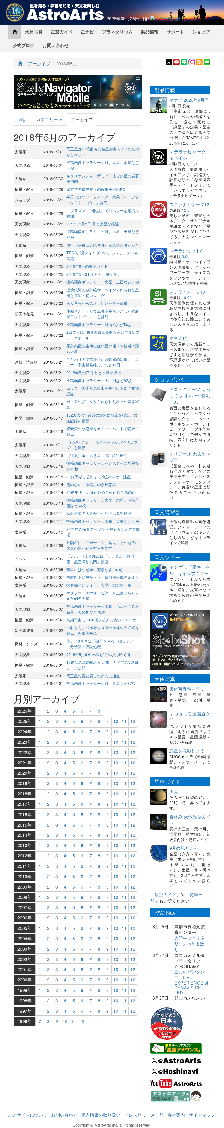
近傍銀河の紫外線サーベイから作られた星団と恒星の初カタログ (102, 292)
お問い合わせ (56, 45)
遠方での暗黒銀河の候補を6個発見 (96, 189)
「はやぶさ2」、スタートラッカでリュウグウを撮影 (101, 444)
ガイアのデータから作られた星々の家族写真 (102, 404)
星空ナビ (178, 338)
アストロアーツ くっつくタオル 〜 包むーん (189, 395)
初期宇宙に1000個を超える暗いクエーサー (103, 619)
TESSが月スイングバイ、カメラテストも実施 (102, 255)
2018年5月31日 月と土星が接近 (93, 274)
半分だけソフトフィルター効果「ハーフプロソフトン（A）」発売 (102, 199)
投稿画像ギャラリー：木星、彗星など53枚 (103, 521)
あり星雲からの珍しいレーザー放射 (97, 303)
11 (124, 721)
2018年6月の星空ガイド (87, 266)
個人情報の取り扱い (100, 1115)
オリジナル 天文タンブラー (189, 456)
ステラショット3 (185, 250)
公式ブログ (23, 45)
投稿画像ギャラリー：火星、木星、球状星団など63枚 (102, 502)
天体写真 (34, 31)
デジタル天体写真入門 (189, 717)
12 (132, 721)
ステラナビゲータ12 (189, 204)
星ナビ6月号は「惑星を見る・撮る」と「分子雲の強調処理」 (100, 643)
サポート (175, 31)
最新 (22, 119)
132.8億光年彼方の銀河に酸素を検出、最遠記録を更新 (101, 417)
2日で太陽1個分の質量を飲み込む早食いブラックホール (103, 335)
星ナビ (87, 31)
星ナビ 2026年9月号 (189, 100)
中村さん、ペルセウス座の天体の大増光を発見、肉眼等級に (102, 630)
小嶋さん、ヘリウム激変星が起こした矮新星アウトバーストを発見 (102, 314)
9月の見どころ (183, 848)
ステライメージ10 (187, 292)
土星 (173, 791)
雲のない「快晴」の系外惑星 (91, 484)
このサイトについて (27, 1115)
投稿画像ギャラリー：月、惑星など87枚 (101, 683)
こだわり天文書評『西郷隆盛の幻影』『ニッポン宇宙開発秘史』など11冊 (102, 362)
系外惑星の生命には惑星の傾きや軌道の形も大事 (102, 348)
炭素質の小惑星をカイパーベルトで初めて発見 (102, 431)
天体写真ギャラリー (189, 689)
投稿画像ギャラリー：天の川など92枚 (99, 380)
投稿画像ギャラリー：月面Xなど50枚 (98, 324)
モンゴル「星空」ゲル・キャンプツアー (189, 570)
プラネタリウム (117, 31)
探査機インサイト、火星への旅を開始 (98, 585)
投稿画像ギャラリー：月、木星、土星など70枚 (102, 234)
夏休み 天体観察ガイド (189, 819)
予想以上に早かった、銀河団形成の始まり (102, 577)
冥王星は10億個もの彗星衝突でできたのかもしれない (103, 151)
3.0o (186, 256)
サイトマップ (202, 1115)
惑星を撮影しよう (186, 751)
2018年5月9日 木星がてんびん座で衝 (98, 654)
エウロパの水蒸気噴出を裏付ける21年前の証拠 (103, 391)
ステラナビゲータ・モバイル (189, 154)
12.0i (186, 210)
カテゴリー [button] (47, 119)
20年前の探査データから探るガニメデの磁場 (103, 532)
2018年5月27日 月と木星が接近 (93, 372)
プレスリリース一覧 (144, 1115)
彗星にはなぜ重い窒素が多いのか (95, 569)
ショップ (201, 31)
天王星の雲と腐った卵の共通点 (93, 675)
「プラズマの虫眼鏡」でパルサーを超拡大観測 (102, 213)
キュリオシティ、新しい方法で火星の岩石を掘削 (102, 178)
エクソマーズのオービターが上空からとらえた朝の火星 (102, 595)
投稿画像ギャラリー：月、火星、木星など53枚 (102, 165)
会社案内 (176, 1115)
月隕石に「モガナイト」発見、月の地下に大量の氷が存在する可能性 (102, 545)
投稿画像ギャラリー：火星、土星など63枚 (103, 282)
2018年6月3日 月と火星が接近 (92, 224)
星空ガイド (62, 31)
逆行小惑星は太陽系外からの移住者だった (102, 245)
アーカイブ (39, 63)
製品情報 (149, 31)
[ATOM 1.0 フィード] (199, 61)
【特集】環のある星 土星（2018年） (98, 455)
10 (115, 721)
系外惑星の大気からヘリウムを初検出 (98, 513)
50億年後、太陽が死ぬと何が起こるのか (101, 492)
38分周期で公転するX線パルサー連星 (98, 476)
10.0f (186, 297)
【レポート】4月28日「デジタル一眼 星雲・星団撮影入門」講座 (100, 558)
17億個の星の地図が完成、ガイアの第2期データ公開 (102, 665)
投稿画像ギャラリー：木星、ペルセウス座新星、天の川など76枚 (102, 609)
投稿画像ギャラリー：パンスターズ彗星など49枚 (102, 465)
